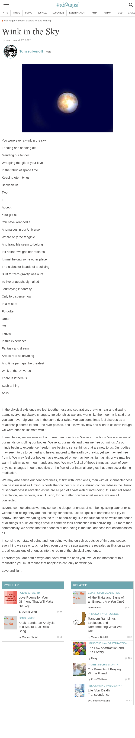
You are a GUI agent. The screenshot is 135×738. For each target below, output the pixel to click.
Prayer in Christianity (103, 664)
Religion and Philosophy (105, 685)
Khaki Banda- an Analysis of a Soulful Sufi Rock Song (36, 627)
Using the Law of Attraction (107, 643)
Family (94, 13)
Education (58, 13)
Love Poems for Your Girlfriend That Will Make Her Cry (36, 602)
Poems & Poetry (29, 592)
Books (28, 13)
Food (120, 13)
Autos (16, 13)
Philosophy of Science (103, 613)
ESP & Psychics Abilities (104, 592)
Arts (5, 13)
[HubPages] (67, 5)
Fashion (107, 13)
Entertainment (77, 13)
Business (42, 13)
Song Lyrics (27, 618)
